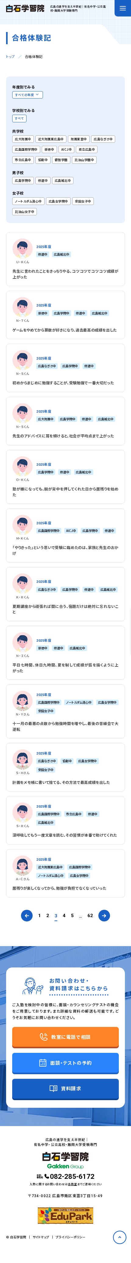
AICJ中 (66, 149)
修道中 (43, 180)
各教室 (72, 1184)
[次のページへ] (104, 916)
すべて (19, 118)
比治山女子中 (24, 211)
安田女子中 (83, 201)
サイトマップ (41, 1237)
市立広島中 (23, 159)
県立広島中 (87, 149)
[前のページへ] (27, 916)
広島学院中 (23, 180)
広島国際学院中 (26, 149)
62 (90, 915)
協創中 (43, 159)
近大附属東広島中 (51, 139)
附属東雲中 (79, 139)
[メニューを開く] (123, 8)
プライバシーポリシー (70, 1237)
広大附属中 (23, 139)
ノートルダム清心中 (28, 201)
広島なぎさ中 (103, 139)
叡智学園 (61, 159)
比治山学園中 (84, 159)
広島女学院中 (58, 201)
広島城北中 (63, 180)
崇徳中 (49, 149)
